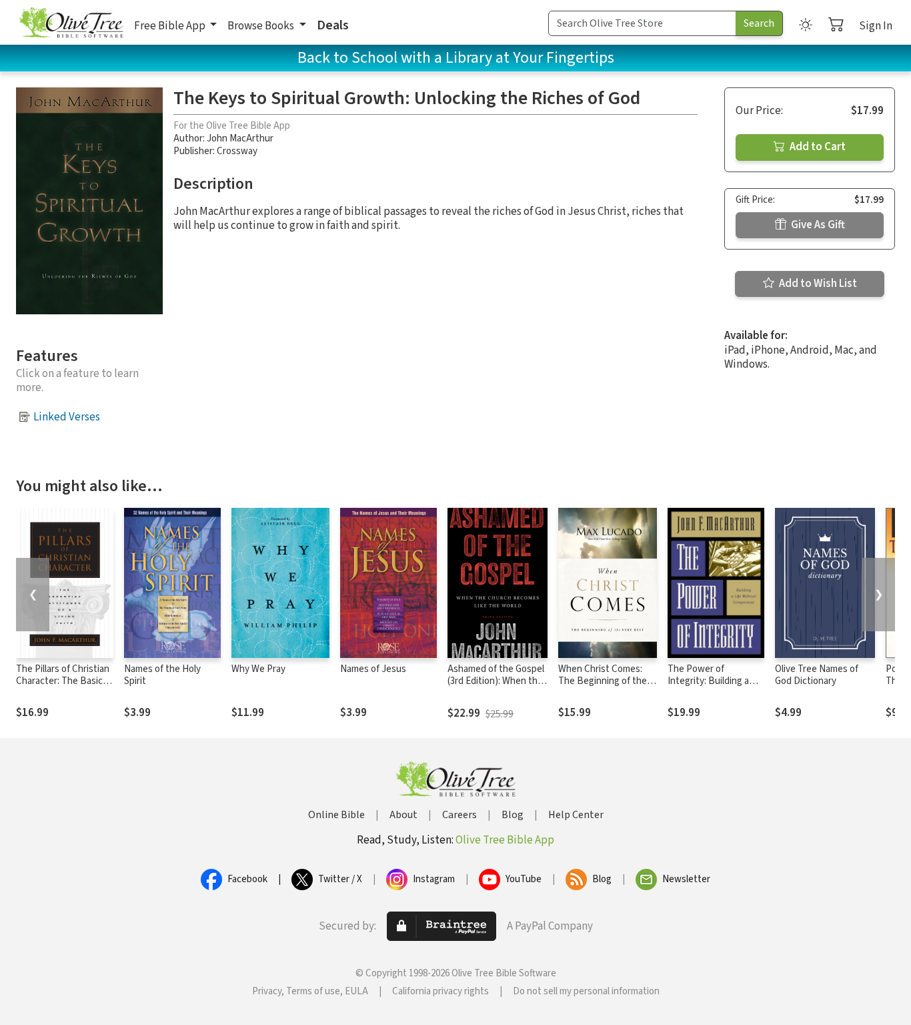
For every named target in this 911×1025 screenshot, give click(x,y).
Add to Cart (817, 147)
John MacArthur (240, 138)
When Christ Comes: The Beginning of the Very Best (602, 681)
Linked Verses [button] (66, 417)
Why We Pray (258, 669)
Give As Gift (817, 225)
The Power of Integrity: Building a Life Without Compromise (708, 688)
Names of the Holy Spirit (162, 675)
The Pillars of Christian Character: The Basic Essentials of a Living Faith (62, 688)
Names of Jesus (373, 669)
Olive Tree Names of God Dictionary (816, 675)
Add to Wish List (817, 284)
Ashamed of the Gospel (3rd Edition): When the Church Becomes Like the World (495, 688)
